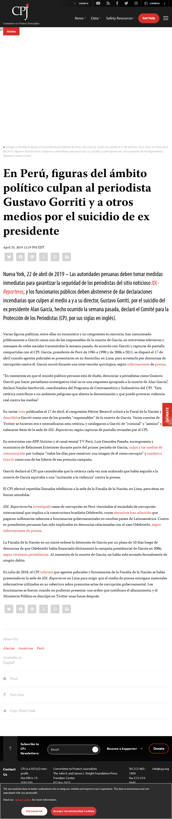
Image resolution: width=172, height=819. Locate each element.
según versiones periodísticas (25, 555)
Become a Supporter (122, 749)
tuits (21, 412)
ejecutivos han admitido (132, 513)
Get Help (148, 18)
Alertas (11, 31)
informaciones (138, 364)
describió (10, 418)
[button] (164, 3)
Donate (159, 748)
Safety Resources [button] (119, 18)
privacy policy (23, 800)
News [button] (79, 18)
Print (13, 679)
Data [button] (95, 18)
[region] (86, 801)
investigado (42, 507)
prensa (160, 364)
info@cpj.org (160, 769)
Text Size (16, 695)
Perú (40, 648)
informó (46, 572)
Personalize (34, 811)
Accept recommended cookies (73, 811)
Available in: (12, 658)
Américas (25, 648)
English (9, 663)
